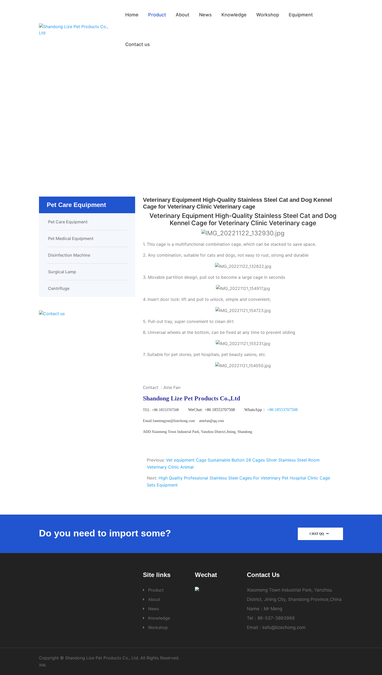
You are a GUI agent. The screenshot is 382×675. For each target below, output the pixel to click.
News (205, 14)
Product (157, 14)
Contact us (137, 44)
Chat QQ (317, 534)
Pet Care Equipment (211, 122)
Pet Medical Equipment (71, 238)
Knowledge (234, 14)
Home (132, 14)
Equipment (301, 14)
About (182, 14)
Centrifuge (58, 288)
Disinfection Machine (69, 255)
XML (43, 665)
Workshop (267, 14)
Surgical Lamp (62, 272)
